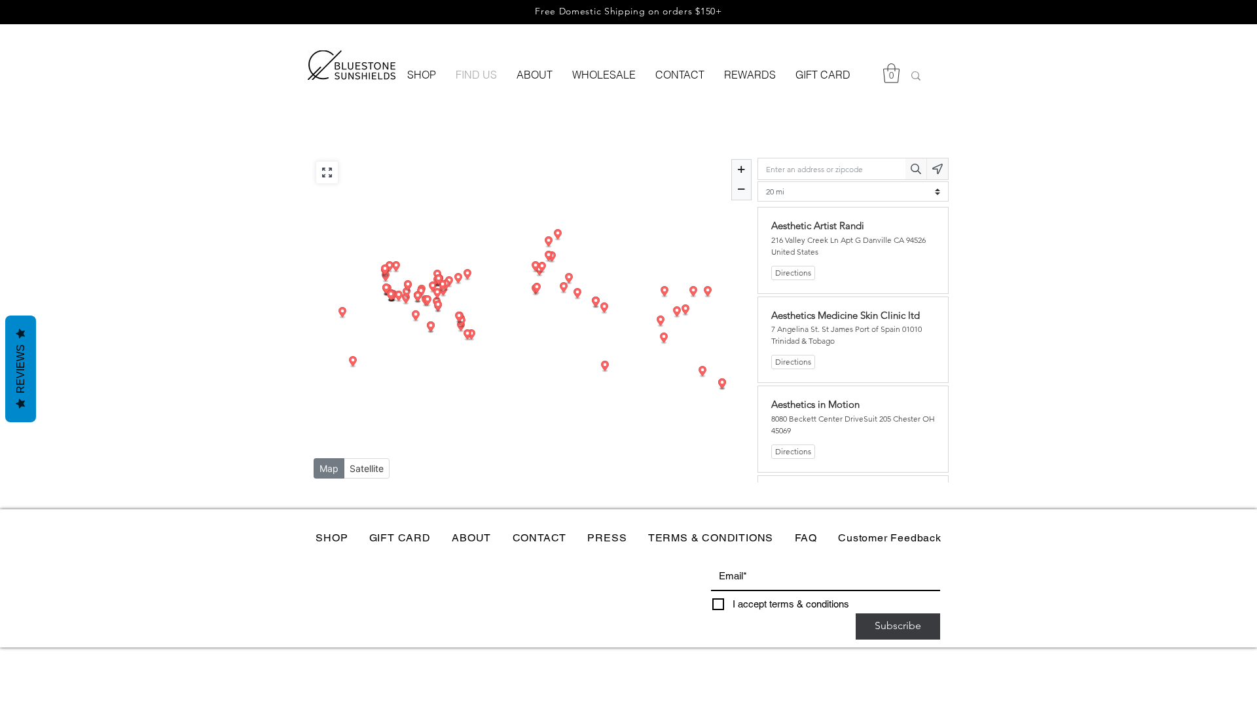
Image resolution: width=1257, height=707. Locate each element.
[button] (891, 73)
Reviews (20, 368)
